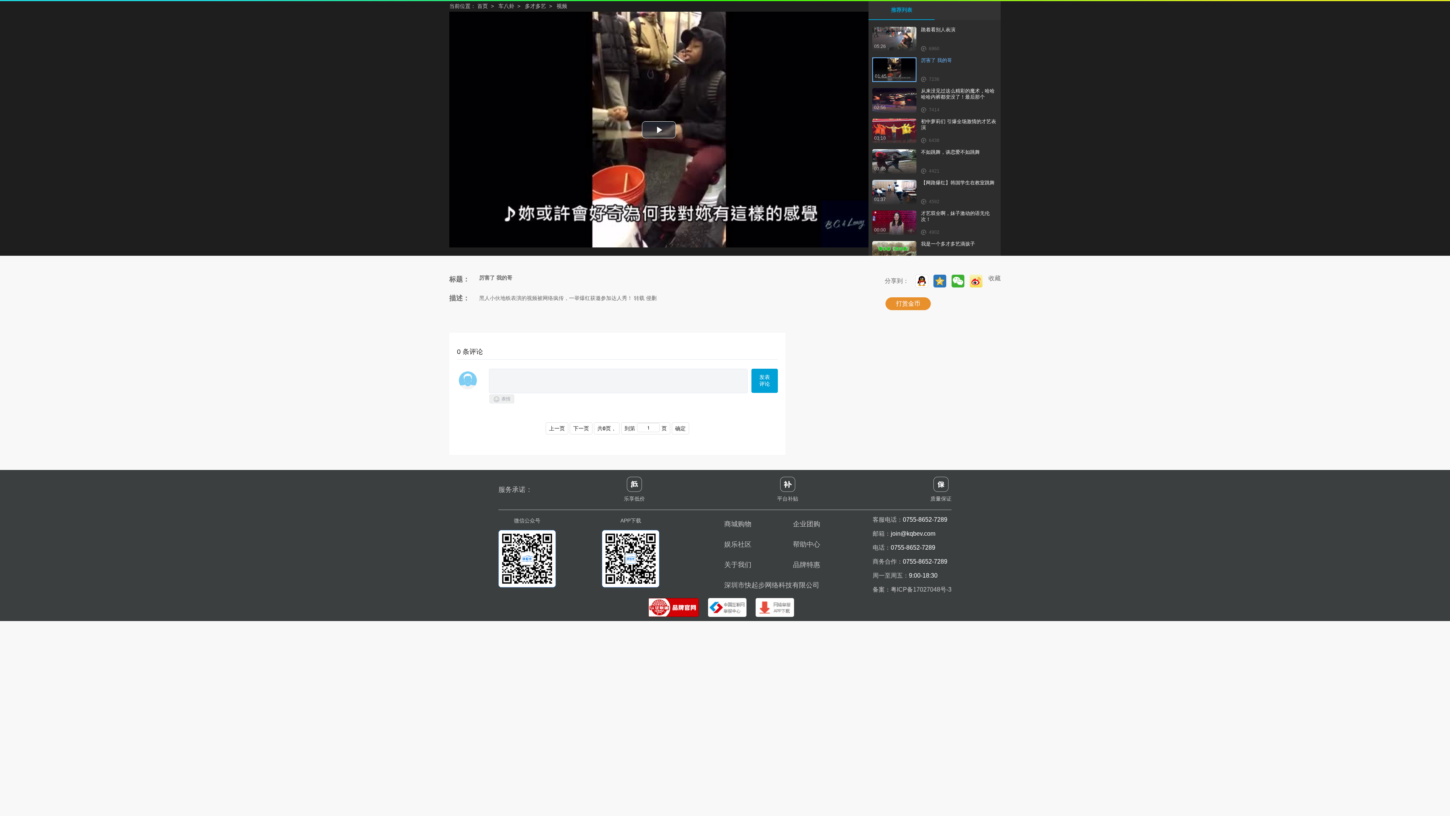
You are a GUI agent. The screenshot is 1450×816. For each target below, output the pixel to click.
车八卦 (506, 6)
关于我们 (737, 565)
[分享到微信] (958, 281)
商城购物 (737, 524)
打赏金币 (908, 303)
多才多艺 (535, 6)
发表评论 (764, 380)
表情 (502, 399)
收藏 (995, 278)
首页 (482, 6)
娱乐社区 (737, 544)
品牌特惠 (806, 565)
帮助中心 (806, 544)
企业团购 (806, 524)
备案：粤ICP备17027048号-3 (912, 589)
